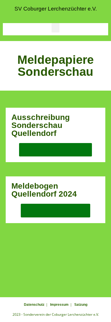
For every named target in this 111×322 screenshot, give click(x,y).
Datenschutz (34, 305)
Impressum (59, 305)
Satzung (80, 305)
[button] (55, 27)
